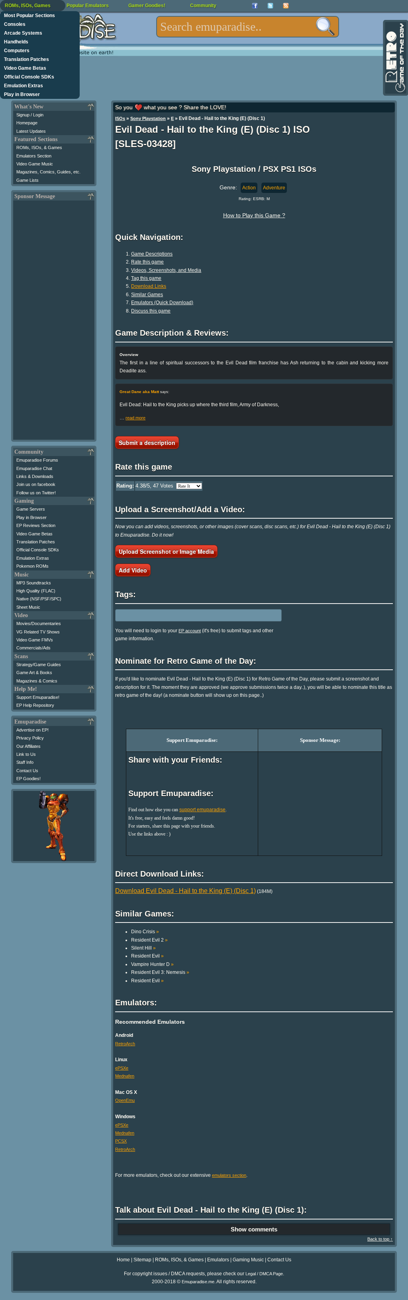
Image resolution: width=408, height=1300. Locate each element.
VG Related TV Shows (38, 631)
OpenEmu (125, 1100)
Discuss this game (151, 311)
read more (135, 417)
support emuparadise (202, 809)
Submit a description (147, 442)
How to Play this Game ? (254, 215)
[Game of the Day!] (395, 58)
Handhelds (16, 42)
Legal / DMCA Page (264, 1273)
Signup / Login (29, 114)
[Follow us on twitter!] (270, 6)
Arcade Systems (23, 33)
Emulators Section (33, 155)
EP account (189, 630)
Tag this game (146, 278)
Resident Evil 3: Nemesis (160, 972)
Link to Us (26, 754)
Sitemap (142, 1260)
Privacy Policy (30, 738)
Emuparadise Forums (37, 460)
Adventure (274, 188)
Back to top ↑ (380, 1239)
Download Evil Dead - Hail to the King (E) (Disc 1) (185, 890)
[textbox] (247, 26)
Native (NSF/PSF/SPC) (38, 598)
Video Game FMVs (34, 639)
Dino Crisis (145, 931)
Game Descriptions (152, 254)
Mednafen (124, 1076)
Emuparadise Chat (34, 468)
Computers (16, 50)
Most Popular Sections (29, 15)
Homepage (26, 122)
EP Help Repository (35, 705)
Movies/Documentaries (38, 623)
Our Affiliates (28, 746)
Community (203, 5)
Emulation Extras (23, 86)
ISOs (120, 118)
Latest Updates (31, 131)
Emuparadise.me (198, 1281)
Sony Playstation (148, 118)
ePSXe (121, 1068)
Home (123, 1260)
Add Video (133, 570)
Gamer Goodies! (146, 5)
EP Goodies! (28, 778)
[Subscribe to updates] (286, 6)
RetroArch (125, 1043)
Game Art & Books (34, 672)
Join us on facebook (35, 484)
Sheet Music (28, 607)
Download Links (148, 286)
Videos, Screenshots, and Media (166, 270)
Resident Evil (147, 956)
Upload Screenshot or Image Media (166, 551)
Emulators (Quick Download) (162, 302)
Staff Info (24, 762)
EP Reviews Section (35, 525)
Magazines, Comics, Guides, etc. (48, 171)
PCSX (121, 1141)
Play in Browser (22, 94)
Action (249, 188)
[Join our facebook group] (255, 6)
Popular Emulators (88, 5)
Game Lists (27, 180)
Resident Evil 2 (149, 940)
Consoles (15, 24)
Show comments (254, 1229)
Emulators (218, 1260)
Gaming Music (248, 1260)
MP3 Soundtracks (33, 582)
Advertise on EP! (32, 730)
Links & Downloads (34, 476)
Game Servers (30, 509)
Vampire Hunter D (152, 964)
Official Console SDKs (29, 77)
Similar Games (147, 294)
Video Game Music (34, 163)
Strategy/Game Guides (38, 664)
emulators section (229, 1175)
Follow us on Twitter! (36, 492)
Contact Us (27, 770)
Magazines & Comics (36, 681)
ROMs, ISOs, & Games (39, 147)
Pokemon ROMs (32, 566)
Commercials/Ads (33, 647)
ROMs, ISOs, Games (28, 5)
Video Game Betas (25, 68)
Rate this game (147, 262)
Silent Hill (143, 948)
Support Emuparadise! (37, 697)
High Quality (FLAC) (35, 590)
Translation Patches (26, 59)
